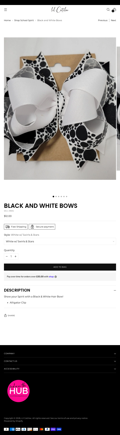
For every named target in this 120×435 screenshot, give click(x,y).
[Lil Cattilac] (60, 9)
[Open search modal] (108, 9)
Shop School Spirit (24, 20)
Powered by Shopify (13, 421)
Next (113, 20)
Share (11, 315)
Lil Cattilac (26, 418)
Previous (102, 20)
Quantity (9, 250)
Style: (21, 234)
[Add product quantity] (6, 256)
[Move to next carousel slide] (113, 334)
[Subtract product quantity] (15, 256)
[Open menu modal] (5, 9)
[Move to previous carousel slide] (106, 335)
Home (7, 20)
